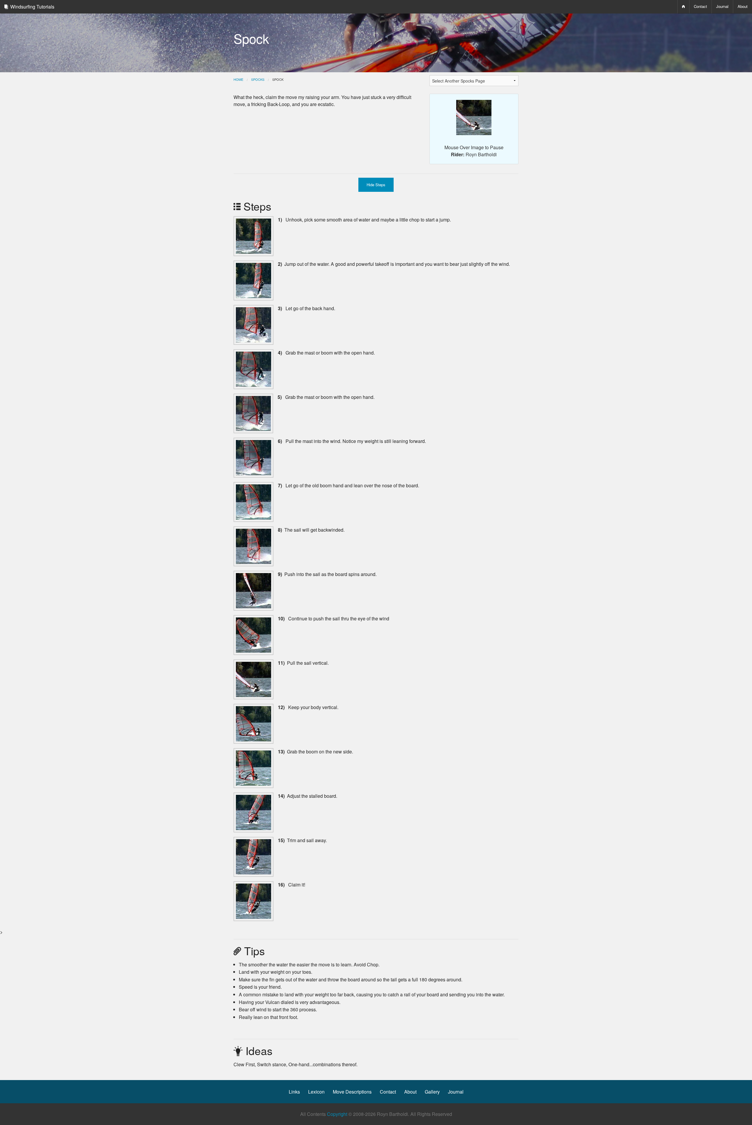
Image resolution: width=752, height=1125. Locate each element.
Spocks (257, 79)
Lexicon (316, 1091)
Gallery (432, 1091)
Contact (700, 6)
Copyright (337, 1114)
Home (238, 79)
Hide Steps (376, 184)
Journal (722, 6)
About (410, 1091)
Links (294, 1091)
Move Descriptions (352, 1091)
